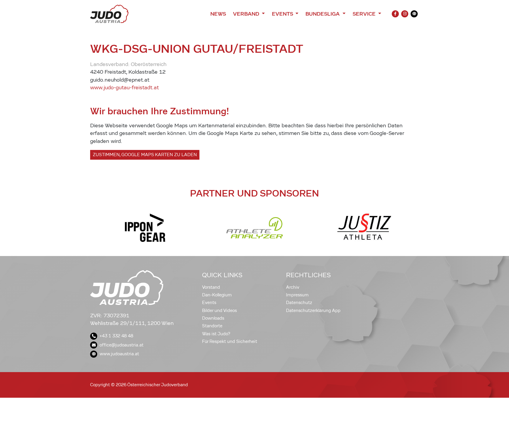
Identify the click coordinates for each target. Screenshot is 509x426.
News (218, 14)
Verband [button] (246, 14)
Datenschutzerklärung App (313, 310)
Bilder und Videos (219, 310)
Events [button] (283, 14)
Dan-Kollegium (217, 295)
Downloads (213, 318)
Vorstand (211, 287)
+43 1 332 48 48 (116, 336)
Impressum (297, 295)
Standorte (212, 325)
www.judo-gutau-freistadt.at (124, 88)
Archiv (292, 287)
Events (209, 302)
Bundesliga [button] (323, 14)
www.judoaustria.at (119, 353)
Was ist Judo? (216, 333)
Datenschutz (299, 302)
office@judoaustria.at (121, 345)
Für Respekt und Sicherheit (229, 341)
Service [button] (365, 14)
